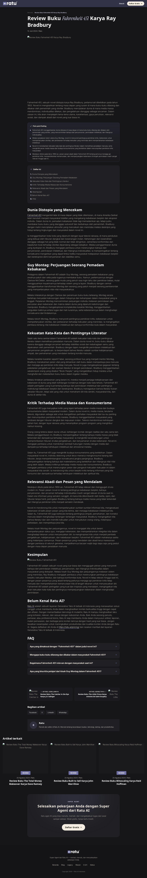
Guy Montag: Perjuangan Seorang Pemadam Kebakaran (55, 178)
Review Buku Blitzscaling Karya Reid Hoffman (121, 782)
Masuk (121, 3)
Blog (63, 865)
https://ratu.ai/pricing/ (69, 627)
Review (26, 773)
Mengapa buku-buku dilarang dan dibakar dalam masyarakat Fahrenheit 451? (68, 655)
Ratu (41, 723)
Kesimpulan (37, 192)
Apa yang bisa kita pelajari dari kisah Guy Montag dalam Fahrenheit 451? (65, 671)
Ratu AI (30, 606)
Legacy (70, 865)
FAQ (34, 199)
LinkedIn (51, 712)
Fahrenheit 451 (34, 215)
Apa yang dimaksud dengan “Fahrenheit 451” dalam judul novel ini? (63, 646)
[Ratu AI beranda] (73, 852)
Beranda (30, 12)
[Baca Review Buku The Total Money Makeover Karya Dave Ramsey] (25, 758)
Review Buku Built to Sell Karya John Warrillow (73, 782)
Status (92, 865)
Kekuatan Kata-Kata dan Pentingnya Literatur (51, 181)
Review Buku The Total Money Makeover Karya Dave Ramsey (25, 782)
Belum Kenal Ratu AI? (40, 195)
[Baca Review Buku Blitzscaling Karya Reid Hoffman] (121, 758)
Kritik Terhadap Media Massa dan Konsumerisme (52, 185)
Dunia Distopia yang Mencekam (45, 174)
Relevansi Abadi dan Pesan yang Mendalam (50, 188)
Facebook (33, 712)
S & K (85, 865)
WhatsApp (62, 712)
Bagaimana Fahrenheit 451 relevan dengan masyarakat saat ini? (61, 663)
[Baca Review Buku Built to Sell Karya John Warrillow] (73, 758)
